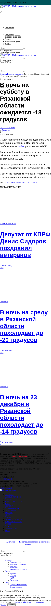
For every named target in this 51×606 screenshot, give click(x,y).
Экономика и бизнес (13, 519)
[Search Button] (24, 71)
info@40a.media (6, 479)
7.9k (1, 268)
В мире (8, 517)
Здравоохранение (12, 508)
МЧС (9, 182)
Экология (5, 130)
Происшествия (11, 44)
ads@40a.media (6, 488)
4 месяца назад (6, 265)
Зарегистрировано (19, 456)
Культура (9, 513)
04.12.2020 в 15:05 (7, 128)
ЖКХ (7, 44)
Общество (9, 27)
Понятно (11, 605)
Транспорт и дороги (13, 52)
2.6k (1, 353)
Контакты (10, 542)
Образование (10, 510)
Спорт (7, 515)
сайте (21, 146)
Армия (8, 524)
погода (34, 182)
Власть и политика (13, 37)
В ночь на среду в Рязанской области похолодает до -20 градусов (24, 326)
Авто (7, 526)
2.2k (1, 444)
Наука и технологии (13, 521)
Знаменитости (11, 528)
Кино (7, 531)
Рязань (13, 182)
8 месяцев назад (6, 350)
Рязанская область (23, 182)
